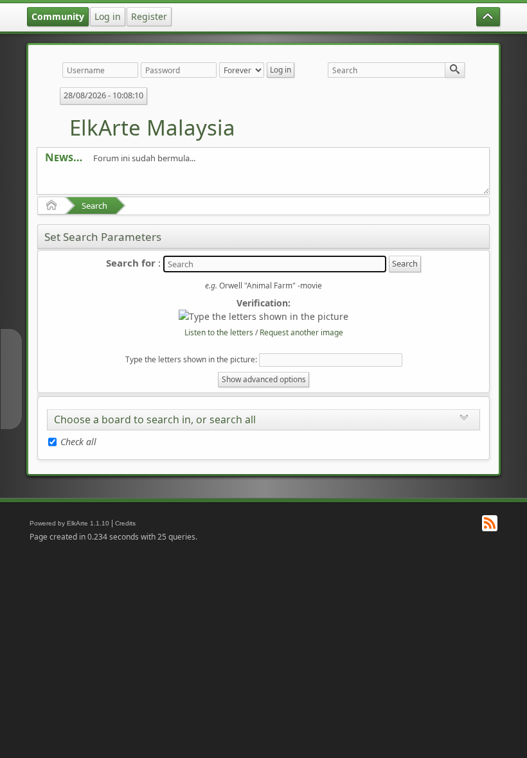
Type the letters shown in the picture (190, 359)
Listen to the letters (218, 332)
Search (94, 205)
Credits (125, 523)
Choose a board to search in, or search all (155, 419)
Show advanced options (264, 379)
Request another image (301, 332)
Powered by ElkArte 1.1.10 (69, 523)
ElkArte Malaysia (152, 127)
